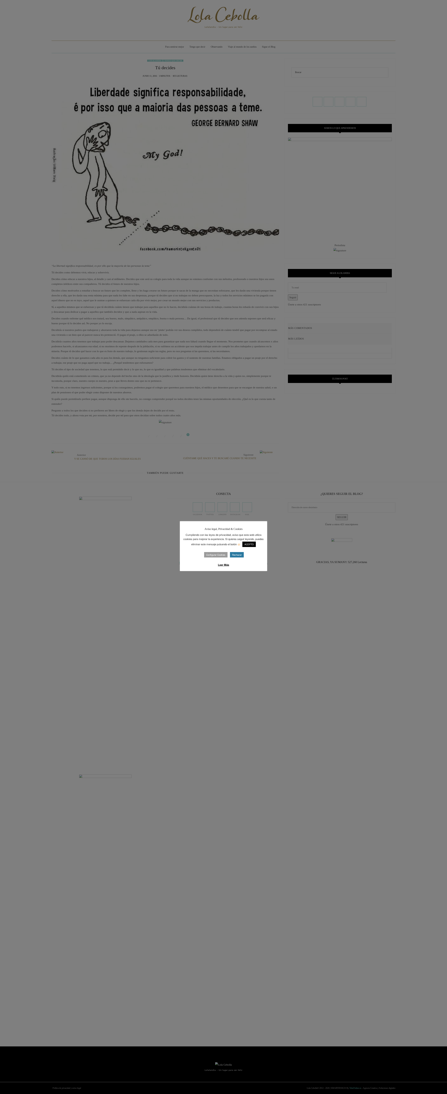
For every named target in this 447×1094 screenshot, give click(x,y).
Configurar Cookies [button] (215, 554)
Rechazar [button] (237, 554)
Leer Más (223, 565)
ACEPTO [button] (249, 544)
